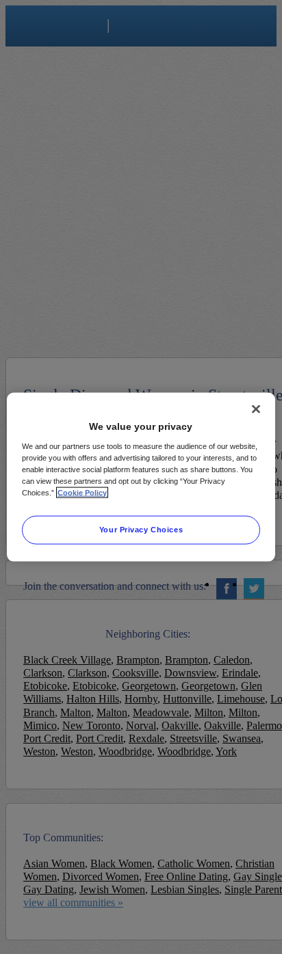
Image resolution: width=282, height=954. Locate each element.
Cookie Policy (82, 492)
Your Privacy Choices (141, 529)
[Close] (256, 409)
